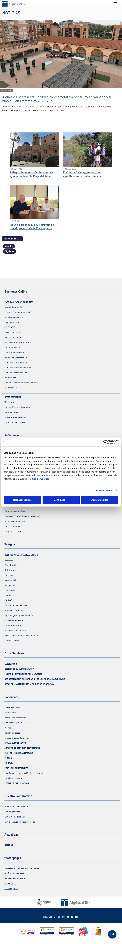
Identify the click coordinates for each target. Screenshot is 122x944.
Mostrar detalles (104, 490)
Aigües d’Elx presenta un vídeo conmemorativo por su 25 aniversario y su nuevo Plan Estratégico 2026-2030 (57, 99)
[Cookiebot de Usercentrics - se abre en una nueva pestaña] (106, 442)
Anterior (9, 246)
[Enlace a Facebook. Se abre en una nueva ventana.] (72, 916)
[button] (12, 238)
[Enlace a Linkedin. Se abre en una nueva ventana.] (76, 916)
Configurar (59, 500)
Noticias (8, 845)
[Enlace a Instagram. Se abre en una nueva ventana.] (63, 916)
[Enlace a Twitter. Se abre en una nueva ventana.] (59, 916)
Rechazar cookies (22, 500)
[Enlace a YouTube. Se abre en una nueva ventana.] (68, 916)
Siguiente (9, 251)
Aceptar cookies (99, 500)
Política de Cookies (38, 479)
